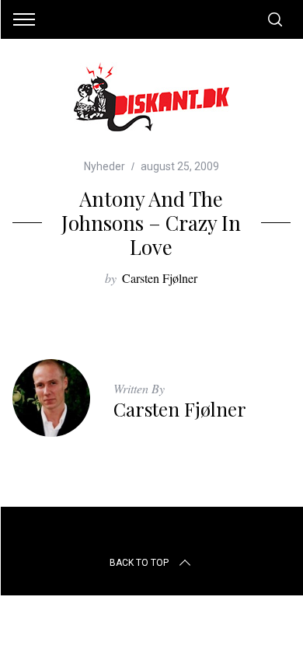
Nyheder (104, 166)
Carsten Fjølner (159, 278)
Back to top (139, 562)
